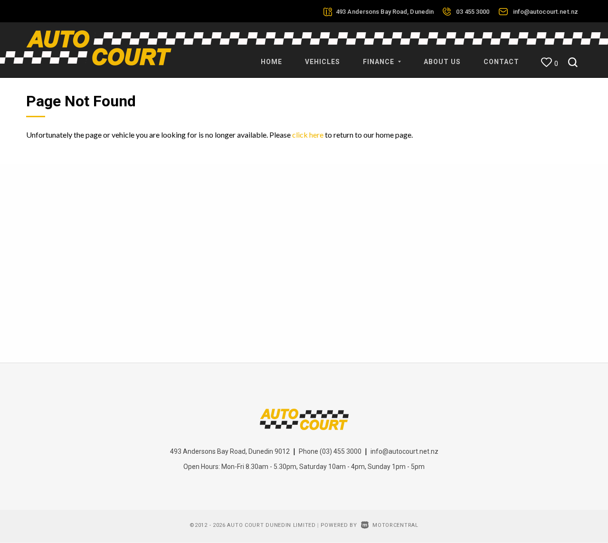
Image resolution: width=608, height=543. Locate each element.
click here (307, 134)
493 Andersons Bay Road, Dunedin (385, 11)
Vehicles (322, 62)
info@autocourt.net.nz (545, 11)
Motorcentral (395, 525)
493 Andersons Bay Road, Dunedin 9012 (230, 451)
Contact (501, 62)
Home (271, 62)
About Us (442, 62)
